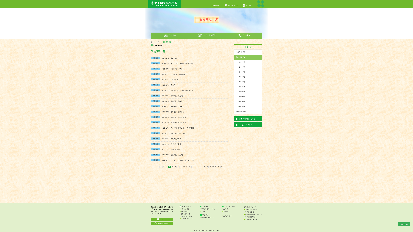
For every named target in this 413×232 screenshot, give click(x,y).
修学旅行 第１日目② (178, 117)
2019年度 (242, 97)
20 (213, 167)
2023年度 (242, 77)
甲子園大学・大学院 (251, 209)
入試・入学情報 (209, 35)
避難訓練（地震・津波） (179, 133)
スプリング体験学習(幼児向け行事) (182, 63)
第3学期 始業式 (176, 144)
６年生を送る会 (176, 80)
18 (207, 167)
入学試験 (226, 209)
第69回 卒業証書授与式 (178, 74)
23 (222, 167)
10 (184, 167)
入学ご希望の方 (214, 6)
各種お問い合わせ (233, 5)
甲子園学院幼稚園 (250, 217)
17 (204, 167)
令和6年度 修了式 (176, 69)
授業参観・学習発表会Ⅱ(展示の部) (182, 90)
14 (195, 167)
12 (190, 167)
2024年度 (242, 72)
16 (201, 167)
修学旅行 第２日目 (177, 112)
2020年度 (242, 92)
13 (192, 167)
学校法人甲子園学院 (251, 219)
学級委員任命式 (176, 139)
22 (219, 167)
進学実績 (226, 211)
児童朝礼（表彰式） (177, 96)
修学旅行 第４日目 (177, 101)
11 (187, 167)
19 (210, 167)
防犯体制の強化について (208, 217)
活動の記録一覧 (241, 111)
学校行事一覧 (240, 57)
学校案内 (172, 35)
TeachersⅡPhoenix (186, 216)
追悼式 (173, 85)
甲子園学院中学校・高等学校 (253, 214)
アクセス (248, 5)
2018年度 (242, 101)
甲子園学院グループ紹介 (208, 209)
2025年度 (242, 67)
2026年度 (242, 62)
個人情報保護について (187, 218)
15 (198, 167)
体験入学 (174, 58)
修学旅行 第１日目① (178, 123)
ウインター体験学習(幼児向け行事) (182, 160)
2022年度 (242, 82)
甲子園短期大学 (249, 212)
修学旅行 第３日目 (177, 106)
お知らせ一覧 (240, 52)
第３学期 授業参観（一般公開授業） (183, 128)
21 (216, 167)
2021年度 (242, 87)
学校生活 (246, 35)
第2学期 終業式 (176, 149)
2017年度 (242, 106)
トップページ (186, 206)
